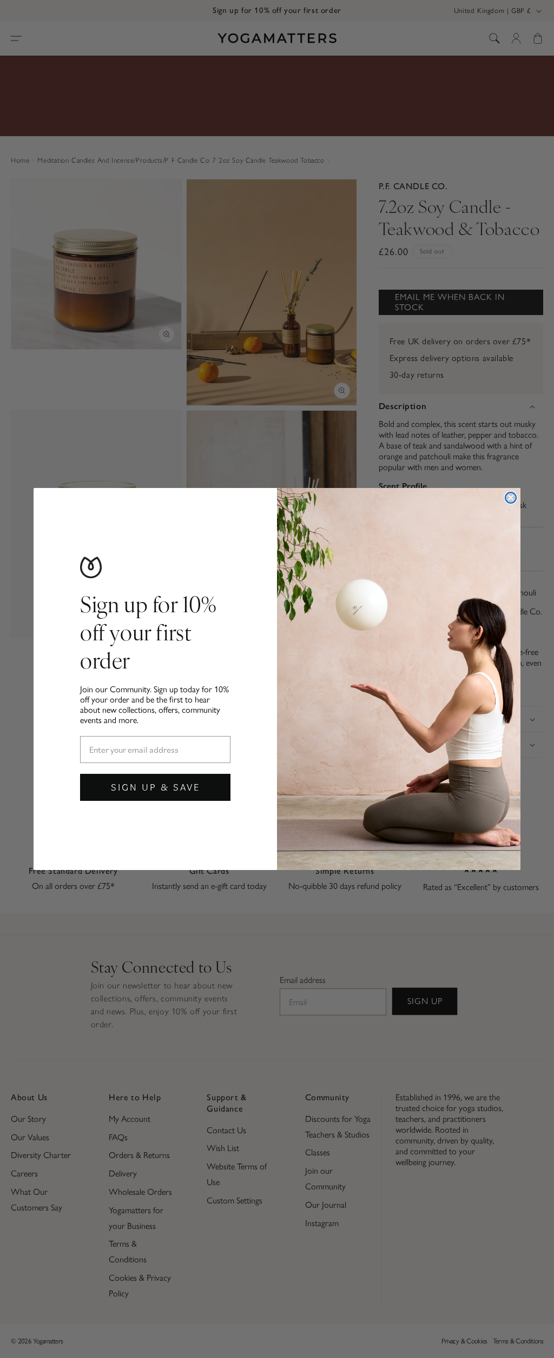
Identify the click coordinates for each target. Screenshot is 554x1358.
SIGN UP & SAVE (155, 787)
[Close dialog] (510, 497)
